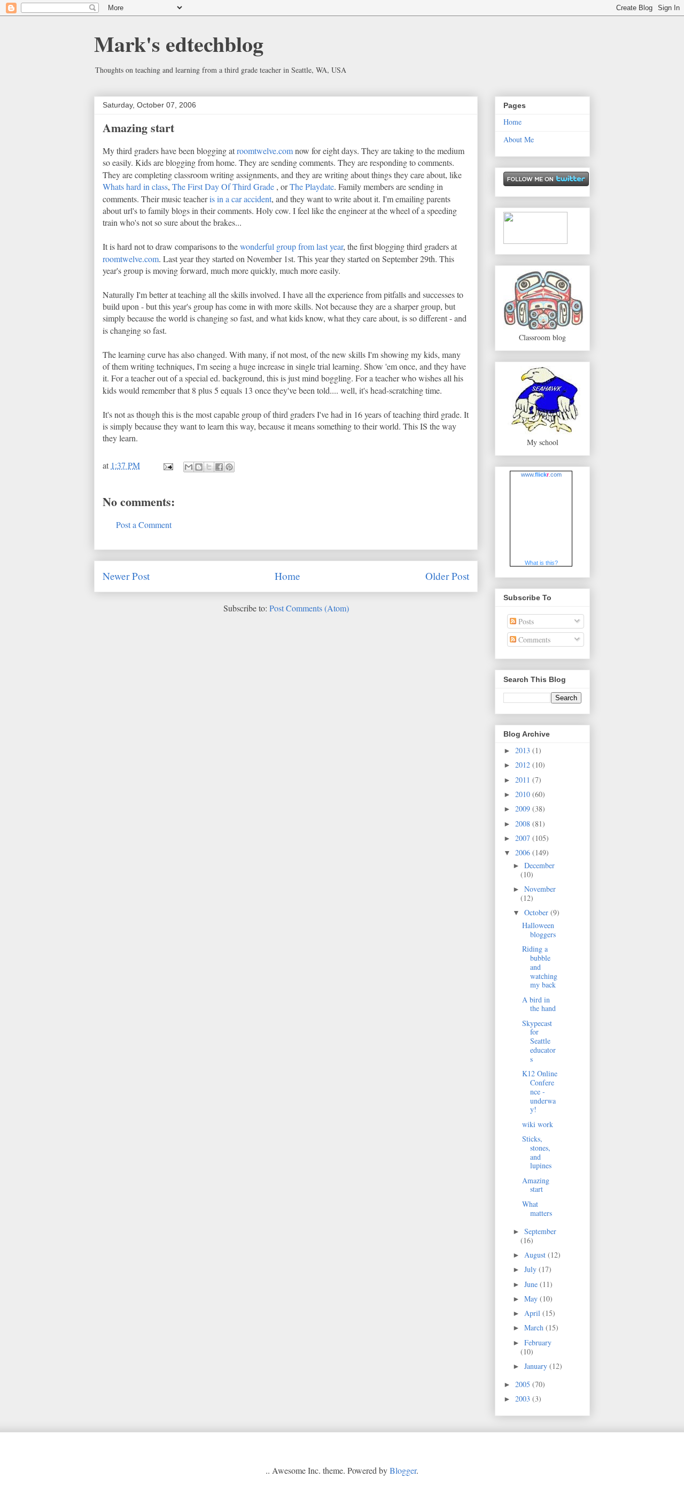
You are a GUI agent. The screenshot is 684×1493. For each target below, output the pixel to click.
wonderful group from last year (291, 246)
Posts (525, 621)
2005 (523, 1384)
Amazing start (138, 127)
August (536, 1255)
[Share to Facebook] (219, 467)
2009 (523, 808)
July (531, 1269)
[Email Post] (167, 465)
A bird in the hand (539, 1004)
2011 (523, 780)
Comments (533, 639)
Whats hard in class (135, 186)
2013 (523, 750)
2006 (523, 852)
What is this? (541, 563)
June (532, 1284)
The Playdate (312, 186)
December (539, 865)
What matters (537, 1208)
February (537, 1342)
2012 (523, 765)
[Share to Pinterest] (229, 467)
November (540, 889)
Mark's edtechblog (178, 43)
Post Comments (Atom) (309, 608)
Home (287, 576)
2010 (523, 794)
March (535, 1327)
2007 (523, 838)
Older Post (447, 576)
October (537, 912)
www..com (541, 474)
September (540, 1231)
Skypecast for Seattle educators (539, 1041)
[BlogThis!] (198, 467)
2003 (523, 1399)
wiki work (537, 1124)
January (536, 1366)
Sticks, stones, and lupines (536, 1152)
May (532, 1298)
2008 (523, 823)
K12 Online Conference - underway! (539, 1091)
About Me (518, 139)
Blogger (403, 1470)
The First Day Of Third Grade (223, 186)
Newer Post (126, 576)
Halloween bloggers (539, 929)
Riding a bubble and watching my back (539, 967)
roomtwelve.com (265, 150)
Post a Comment (144, 524)
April (533, 1313)
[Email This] (188, 467)
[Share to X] (209, 467)
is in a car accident (240, 198)
